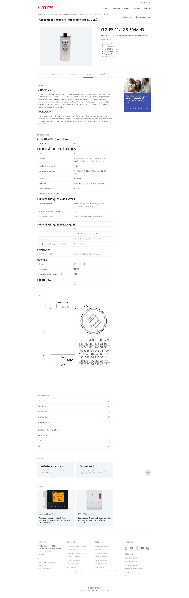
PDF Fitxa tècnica (144, 18)
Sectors (105, 9)
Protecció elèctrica (73, 560)
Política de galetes (130, 562)
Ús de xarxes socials (130, 565)
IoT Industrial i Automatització (105, 571)
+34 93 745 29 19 (44, 566)
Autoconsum (71, 567)
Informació (41, 74)
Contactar (41, 554)
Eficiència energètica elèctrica (76, 546)
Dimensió (73, 74)
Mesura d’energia (72, 564)
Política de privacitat (130, 558)
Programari (99, 567)
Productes (116, 9)
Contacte (147, 9)
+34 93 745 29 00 (44, 552)
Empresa (136, 9)
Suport (126, 9)
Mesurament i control (102, 546)
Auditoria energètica (73, 571)
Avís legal (127, 572)
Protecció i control (101, 553)
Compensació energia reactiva (76, 553)
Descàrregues (88, 74)
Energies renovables (101, 564)
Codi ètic (127, 576)
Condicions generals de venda (133, 569)
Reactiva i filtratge (101, 557)
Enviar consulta (43, 568)
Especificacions (57, 74)
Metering (98, 550)
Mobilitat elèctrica (72, 550)
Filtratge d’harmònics (73, 557)
